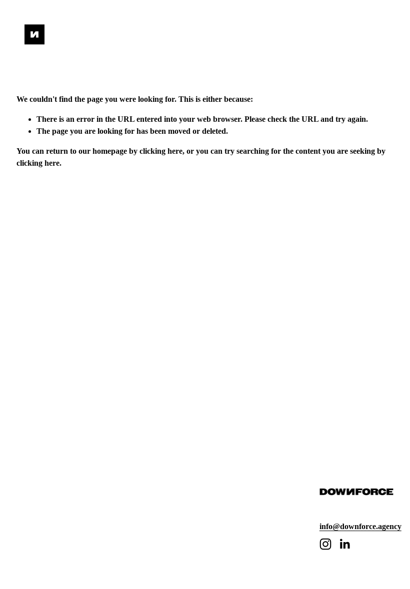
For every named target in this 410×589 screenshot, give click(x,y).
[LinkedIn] (344, 544)
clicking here (161, 151)
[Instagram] (326, 544)
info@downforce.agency (361, 526)
